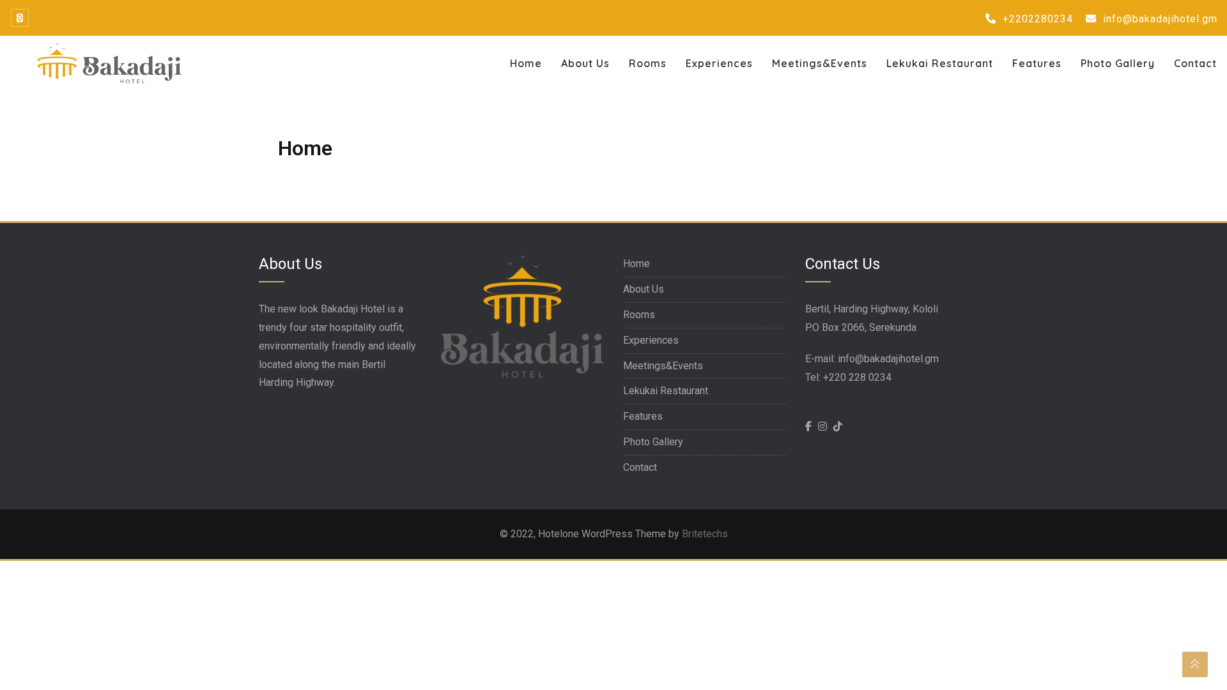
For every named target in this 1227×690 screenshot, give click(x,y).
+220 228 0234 (857, 377)
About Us (585, 63)
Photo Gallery (1118, 63)
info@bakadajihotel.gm (1158, 19)
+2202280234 (1036, 19)
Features (1036, 63)
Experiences (719, 63)
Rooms (648, 63)
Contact (1195, 63)
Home (526, 63)
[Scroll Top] (1195, 664)
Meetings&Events (819, 63)
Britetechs (705, 534)
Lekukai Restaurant (939, 63)
